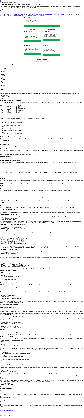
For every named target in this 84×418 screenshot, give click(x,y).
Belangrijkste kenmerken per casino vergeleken (25, 13)
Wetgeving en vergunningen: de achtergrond (64, 14)
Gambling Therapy (5, 410)
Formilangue (2, 0)
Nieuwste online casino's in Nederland (6, 15)
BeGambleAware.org (49, 61)
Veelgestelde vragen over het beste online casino (31, 15)
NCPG (15, 410)
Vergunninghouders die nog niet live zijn (11, 14)
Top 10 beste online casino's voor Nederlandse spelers (40, 13)
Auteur (1, 1)
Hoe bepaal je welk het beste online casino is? (54, 13)
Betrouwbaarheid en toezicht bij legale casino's (50, 14)
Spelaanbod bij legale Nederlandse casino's (67, 13)
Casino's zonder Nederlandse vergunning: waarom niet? (36, 14)
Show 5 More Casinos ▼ (42, 59)
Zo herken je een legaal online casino (22, 14)
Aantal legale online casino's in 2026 (76, 14)
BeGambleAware (11, 410)
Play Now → (42, 26)
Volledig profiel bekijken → (4, 386)
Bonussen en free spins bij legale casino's (18, 15)
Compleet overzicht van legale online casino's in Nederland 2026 (9, 13)
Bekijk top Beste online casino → (5, 8)
